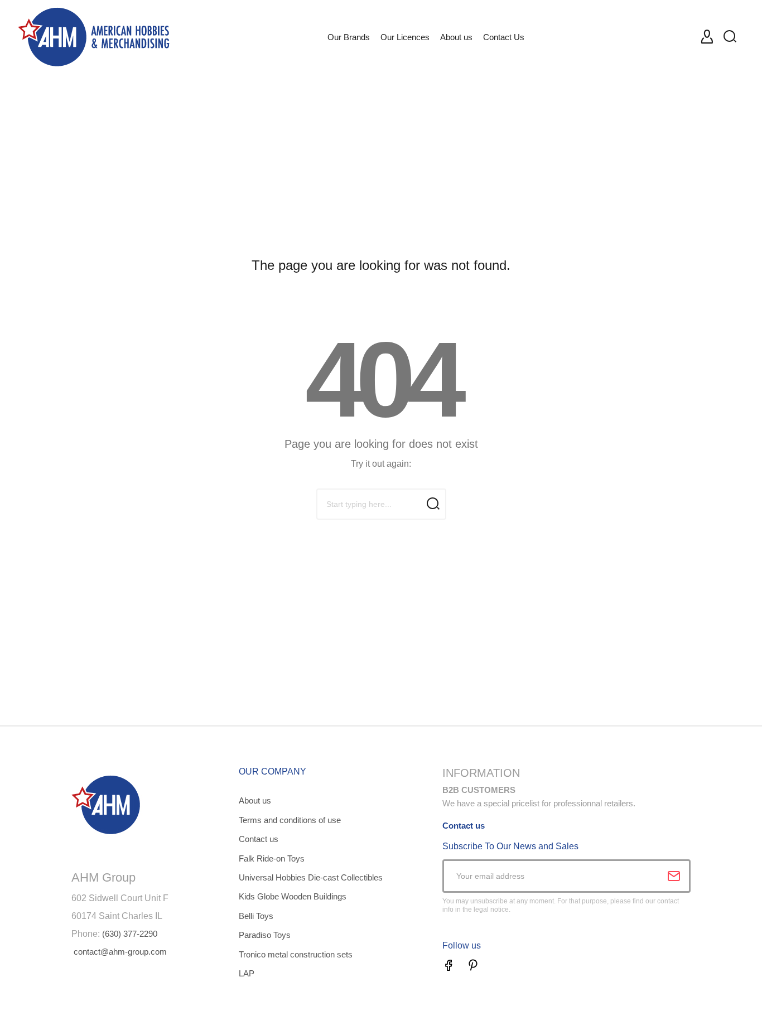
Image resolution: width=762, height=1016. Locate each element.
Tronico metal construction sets (296, 954)
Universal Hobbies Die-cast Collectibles (311, 877)
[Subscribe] (674, 876)
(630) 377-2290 (129, 933)
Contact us (258, 839)
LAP (246, 973)
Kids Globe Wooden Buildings (292, 896)
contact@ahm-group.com (120, 951)
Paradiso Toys (265, 935)
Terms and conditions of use (290, 820)
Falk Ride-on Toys (272, 858)
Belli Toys (256, 916)
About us (255, 800)
